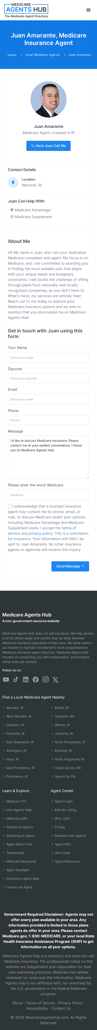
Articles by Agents (19, 827)
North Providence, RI (69, 742)
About (17, 1003)
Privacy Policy (70, 1003)
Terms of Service (40, 1003)
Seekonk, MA (64, 716)
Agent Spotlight (17, 870)
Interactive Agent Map (22, 878)
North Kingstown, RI (69, 759)
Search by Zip (65, 776)
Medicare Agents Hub (26, 615)
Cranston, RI (14, 725)
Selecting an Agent (19, 835)
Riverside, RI (15, 733)
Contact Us (61, 1008)
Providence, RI (16, 776)
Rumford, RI (63, 751)
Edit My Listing (65, 810)
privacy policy (41, 533)
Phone (13, 410)
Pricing (59, 827)
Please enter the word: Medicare (35, 485)
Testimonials (14, 853)
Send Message (68, 566)
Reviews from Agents (70, 835)
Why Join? (62, 818)
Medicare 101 (15, 801)
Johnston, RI (63, 733)
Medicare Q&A (16, 818)
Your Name (17, 347)
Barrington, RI (15, 751)
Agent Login (63, 801)
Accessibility (37, 1008)
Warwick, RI (14, 708)
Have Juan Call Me (50, 145)
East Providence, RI (20, 768)
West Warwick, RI (18, 716)
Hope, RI (12, 759)
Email (12, 389)
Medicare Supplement (33, 216)
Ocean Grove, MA (67, 768)
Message (15, 431)
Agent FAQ (62, 844)
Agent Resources (67, 861)
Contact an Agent (18, 887)
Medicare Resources (20, 861)
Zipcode (15, 369)
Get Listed (62, 853)
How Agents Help (18, 810)
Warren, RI (62, 725)
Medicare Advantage (32, 210)
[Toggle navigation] (88, 10)
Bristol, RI (61, 708)
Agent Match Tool (18, 844)
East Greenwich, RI (19, 742)
